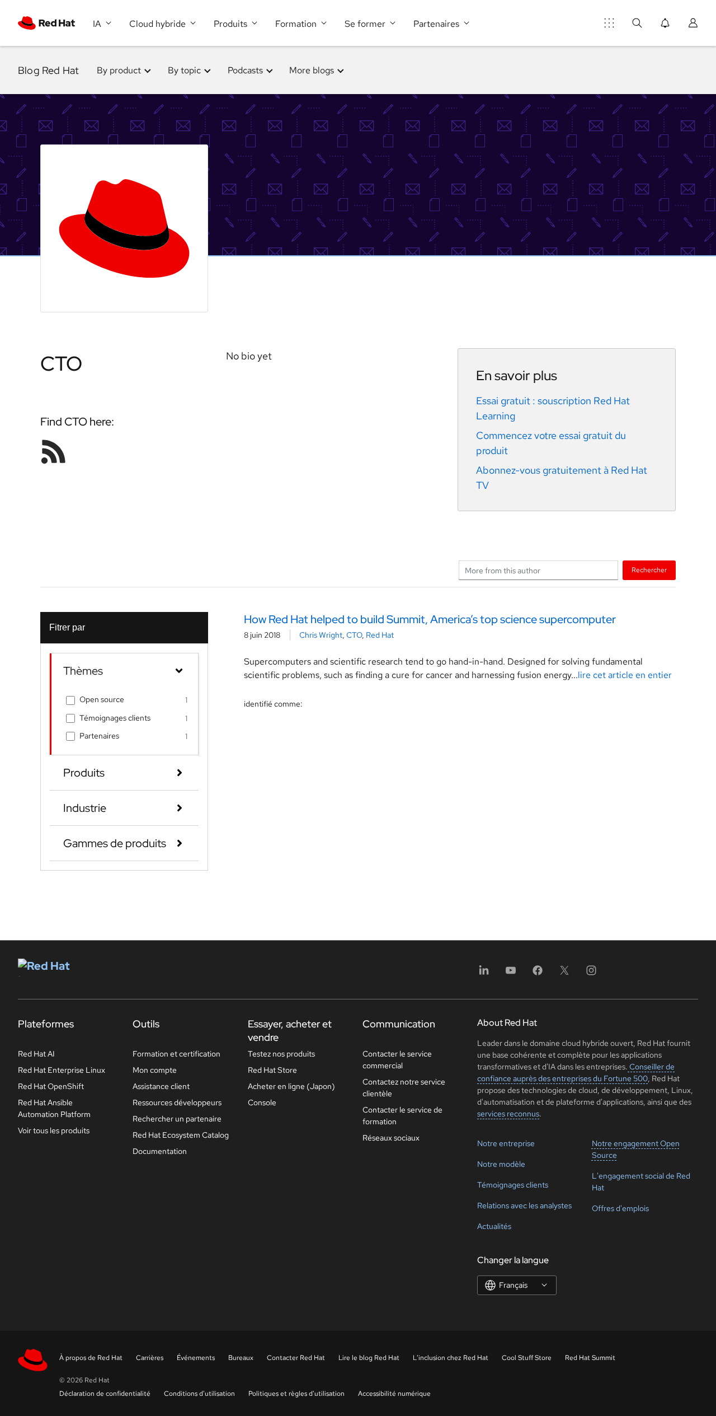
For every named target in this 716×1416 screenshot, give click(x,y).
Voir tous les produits (54, 1130)
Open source (101, 699)
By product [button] (119, 70)
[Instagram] (591, 974)
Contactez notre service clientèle (403, 1088)
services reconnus (508, 1114)
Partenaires (99, 736)
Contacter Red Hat (296, 1357)
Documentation (160, 1151)
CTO (354, 635)
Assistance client (161, 1086)
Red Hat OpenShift (51, 1086)
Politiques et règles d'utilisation (296, 1393)
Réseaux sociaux (391, 1138)
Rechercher (649, 569)
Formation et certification (176, 1054)
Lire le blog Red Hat (368, 1357)
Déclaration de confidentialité (104, 1393)
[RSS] (53, 451)
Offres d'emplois (620, 1208)
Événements (196, 1357)
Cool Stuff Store (527, 1357)
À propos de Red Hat (91, 1357)
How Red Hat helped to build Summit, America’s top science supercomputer (430, 619)
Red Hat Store (272, 1070)
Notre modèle (501, 1164)
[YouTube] (510, 974)
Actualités (494, 1226)
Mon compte (155, 1070)
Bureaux (240, 1357)
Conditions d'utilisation (199, 1393)
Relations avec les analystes (524, 1205)
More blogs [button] (311, 70)
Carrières (149, 1357)
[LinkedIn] (484, 974)
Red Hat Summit (590, 1357)
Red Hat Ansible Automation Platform (54, 1108)
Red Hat (380, 635)
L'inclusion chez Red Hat (450, 1357)
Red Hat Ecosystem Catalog (181, 1135)
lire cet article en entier (625, 675)
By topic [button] (184, 70)
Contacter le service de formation (402, 1116)
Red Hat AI (36, 1054)
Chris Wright (320, 635)
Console (262, 1102)
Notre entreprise (506, 1143)
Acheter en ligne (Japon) (291, 1086)
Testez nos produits (281, 1054)
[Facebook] (537, 974)
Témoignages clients (114, 718)
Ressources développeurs (177, 1102)
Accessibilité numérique (394, 1393)
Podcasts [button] (245, 70)
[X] (564, 974)
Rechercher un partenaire (177, 1119)
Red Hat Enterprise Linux (61, 1070)
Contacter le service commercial (397, 1060)
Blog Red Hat (48, 70)
